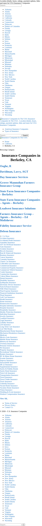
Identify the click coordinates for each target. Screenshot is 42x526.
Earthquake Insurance (8, 283)
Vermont (8, 104)
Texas (7, 100)
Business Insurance (7, 255)
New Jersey (9, 73)
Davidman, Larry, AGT (14, 171)
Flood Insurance (6, 295)
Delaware (8, 24)
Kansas (7, 43)
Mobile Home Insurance (9, 339)
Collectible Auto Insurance (10, 264)
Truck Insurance (6, 381)
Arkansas (8, 16)
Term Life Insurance (7, 373)
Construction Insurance (8, 274)
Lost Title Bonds (6, 329)
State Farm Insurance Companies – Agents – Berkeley (20, 201)
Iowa (6, 41)
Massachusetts (10, 54)
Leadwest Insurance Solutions (18, 208)
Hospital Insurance (7, 308)
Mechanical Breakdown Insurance (12, 333)
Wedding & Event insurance (10, 392)
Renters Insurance (6, 354)
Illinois (7, 37)
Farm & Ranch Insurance (9, 287)
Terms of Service (11, 403)
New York (8, 77)
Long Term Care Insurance (10, 327)
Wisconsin (8, 113)
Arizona (8, 14)
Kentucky (8, 45)
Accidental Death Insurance (10, 240)
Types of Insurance (12, 131)
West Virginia (10, 111)
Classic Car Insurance (8, 261)
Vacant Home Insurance (9, 386)
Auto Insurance (5, 247)
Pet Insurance (5, 348)
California (8, 18)
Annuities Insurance (7, 243)
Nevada (7, 68)
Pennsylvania (9, 90)
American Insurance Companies (16, 129)
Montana (8, 64)
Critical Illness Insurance (9, 276)
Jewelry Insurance (6, 316)
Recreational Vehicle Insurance (11, 352)
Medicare (3, 335)
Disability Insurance (7, 280)
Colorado (8, 20)
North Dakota (10, 81)
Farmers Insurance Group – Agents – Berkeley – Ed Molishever (17, 217)
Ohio (6, 83)
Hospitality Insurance (8, 310)
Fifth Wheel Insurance (8, 289)
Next (7, 236)
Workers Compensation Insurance (12, 394)
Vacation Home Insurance (9, 388)
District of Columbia (12, 26)
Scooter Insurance (6, 358)
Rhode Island (9, 92)
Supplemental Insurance (9, 367)
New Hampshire (11, 71)
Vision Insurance (6, 390)
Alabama (8, 10)
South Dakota (10, 96)
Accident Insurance (7, 238)
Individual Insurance (7, 314)
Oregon (7, 87)
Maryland (8, 52)
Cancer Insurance (6, 257)
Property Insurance (7, 350)
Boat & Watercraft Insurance (10, 253)
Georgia (8, 31)
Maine (7, 50)
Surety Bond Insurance (8, 371)
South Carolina (10, 94)
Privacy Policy (10, 405)
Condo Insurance (6, 272)
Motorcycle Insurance (8, 341)
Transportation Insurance (9, 375)
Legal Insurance (6, 320)
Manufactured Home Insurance (11, 331)
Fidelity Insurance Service (16, 225)
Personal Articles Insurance (10, 346)
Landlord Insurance (7, 318)
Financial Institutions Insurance (11, 293)
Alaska (7, 12)
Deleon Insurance (10, 231)
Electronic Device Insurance (10, 285)
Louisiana (8, 47)
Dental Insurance (6, 278)
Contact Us (9, 407)
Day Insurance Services (14, 177)
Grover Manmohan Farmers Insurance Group (17, 184)
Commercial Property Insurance (11, 268)
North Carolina (10, 79)
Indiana (7, 39)
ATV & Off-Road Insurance (10, 245)
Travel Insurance (6, 377)
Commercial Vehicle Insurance (11, 270)
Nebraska (8, 66)
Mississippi (9, 60)
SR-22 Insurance (6, 365)
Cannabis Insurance (7, 259)
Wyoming (8, 115)
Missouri (8, 62)
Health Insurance (6, 299)
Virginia (8, 106)
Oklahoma (8, 85)
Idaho (7, 35)
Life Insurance (5, 325)
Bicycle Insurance (6, 251)
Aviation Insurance (7, 249)
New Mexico (9, 75)
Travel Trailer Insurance (9, 379)
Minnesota (8, 58)
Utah (6, 102)
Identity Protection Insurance (10, 312)
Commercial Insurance (8, 266)
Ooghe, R (5, 166)
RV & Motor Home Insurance (11, 356)
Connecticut (9, 22)
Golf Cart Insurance (7, 297)
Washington (9, 108)
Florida (7, 28)
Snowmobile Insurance (8, 363)
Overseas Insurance (7, 344)
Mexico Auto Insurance (8, 337)
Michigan (8, 56)
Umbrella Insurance (7, 384)
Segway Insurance (7, 360)
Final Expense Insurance (9, 291)
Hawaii (7, 33)
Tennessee (8, 98)
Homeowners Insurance (9, 304)
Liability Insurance (7, 323)
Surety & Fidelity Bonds (9, 369)
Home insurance (6, 301)
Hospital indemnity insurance (10, 306)
